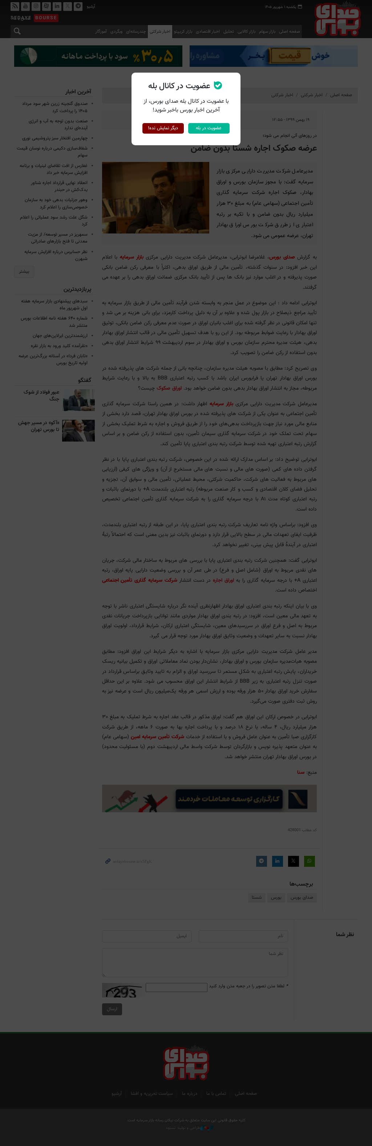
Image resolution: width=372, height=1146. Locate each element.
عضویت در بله (209, 128)
